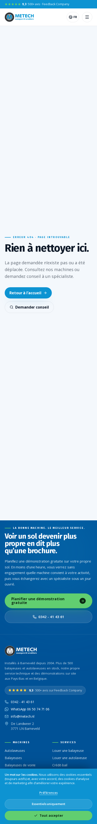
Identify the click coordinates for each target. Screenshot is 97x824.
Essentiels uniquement (48, 804)
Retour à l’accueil (25, 292)
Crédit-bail (59, 765)
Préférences (48, 792)
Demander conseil (32, 307)
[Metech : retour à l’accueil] (20, 17)
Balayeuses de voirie (20, 765)
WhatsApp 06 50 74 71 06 (30, 709)
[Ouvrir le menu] (87, 17)
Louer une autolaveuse (69, 758)
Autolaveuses (15, 750)
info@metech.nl (22, 716)
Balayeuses (13, 758)
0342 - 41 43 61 (51, 616)
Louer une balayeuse (68, 750)
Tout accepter (51, 815)
